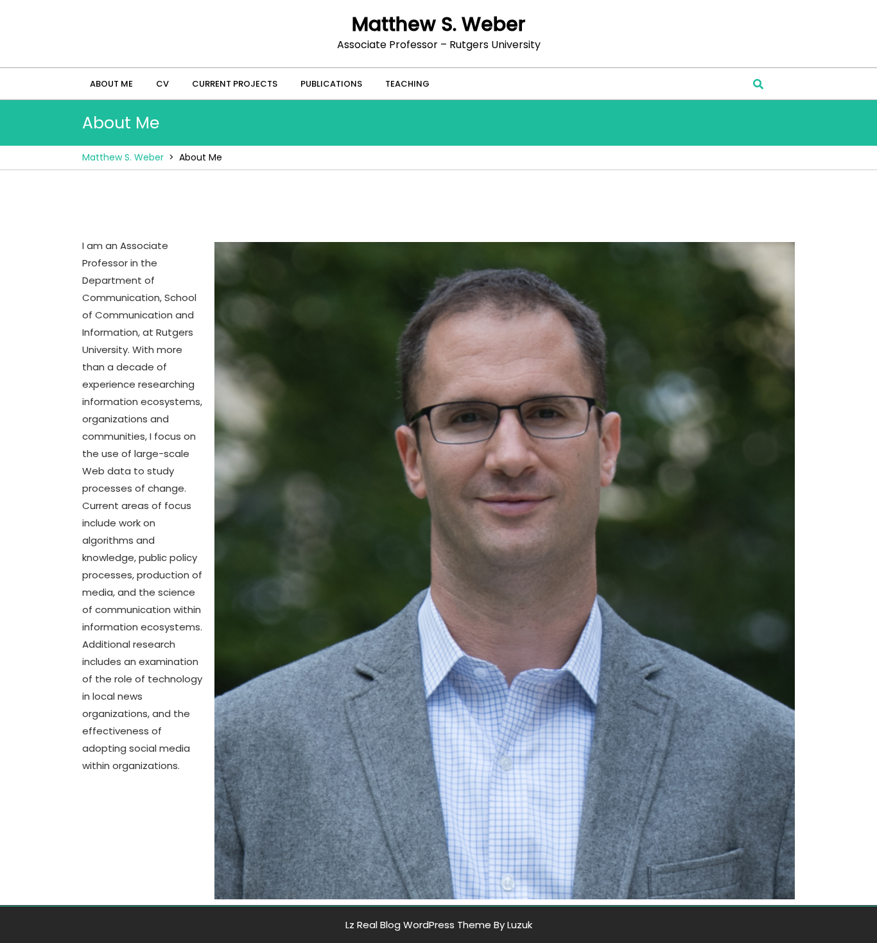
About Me (111, 84)
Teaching (407, 84)
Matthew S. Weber (438, 24)
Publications (331, 84)
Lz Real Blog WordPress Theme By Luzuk (438, 924)
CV (162, 84)
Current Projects (234, 84)
